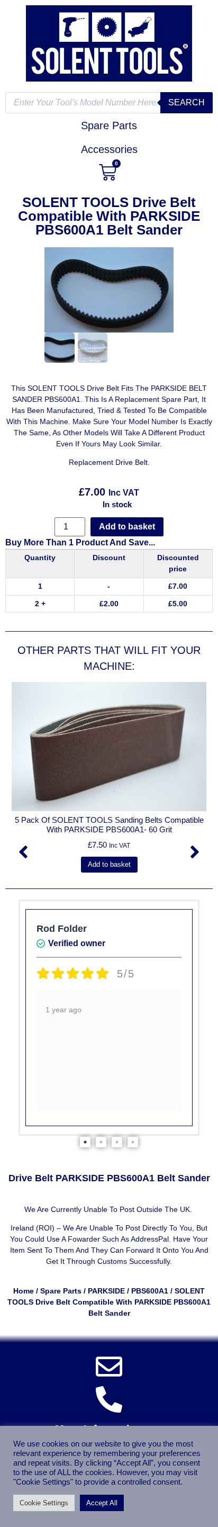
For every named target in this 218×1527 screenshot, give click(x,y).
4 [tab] (133, 1142)
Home (23, 1291)
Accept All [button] (101, 1503)
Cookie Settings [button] (44, 1503)
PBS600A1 (149, 1291)
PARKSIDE (106, 1291)
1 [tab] (85, 1142)
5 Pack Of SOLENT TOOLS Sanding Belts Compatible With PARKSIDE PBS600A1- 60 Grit (109, 824)
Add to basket (127, 526)
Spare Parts (60, 1291)
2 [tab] (101, 1142)
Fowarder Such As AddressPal (118, 1239)
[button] (23, 852)
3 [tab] (117, 1142)
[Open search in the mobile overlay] (109, 102)
